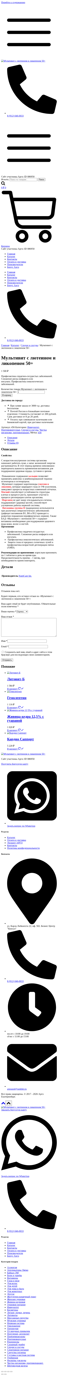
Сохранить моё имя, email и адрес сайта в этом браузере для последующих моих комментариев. (26, 653)
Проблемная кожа (16, 1336)
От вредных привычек (18, 1331)
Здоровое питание (16, 1304)
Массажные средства (17, 1318)
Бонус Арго (13, 267)
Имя (4, 641)
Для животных (14, 1291)
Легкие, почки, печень (18, 1312)
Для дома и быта (15, 1288)
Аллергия (12, 1267)
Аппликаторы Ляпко (17, 1270)
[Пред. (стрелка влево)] (2, 1374)
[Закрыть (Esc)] (11, 1371)
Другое (10, 1294)
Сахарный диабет (16, 1344)
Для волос (12, 1283)
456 (39, 432)
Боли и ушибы (14, 1275)
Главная (11, 254)
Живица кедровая (16, 1302)
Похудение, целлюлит (18, 1334)
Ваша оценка (8, 611)
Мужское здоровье (16, 1320)
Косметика (12, 1310)
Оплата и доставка (16, 262)
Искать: (5, 179)
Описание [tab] (12, 437)
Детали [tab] (10, 440)
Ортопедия (12, 1328)
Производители (15, 264)
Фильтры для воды (16, 1360)
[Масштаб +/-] (2, 1371)
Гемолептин (16, 698)
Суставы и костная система (21, 1355)
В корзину (6, 395)
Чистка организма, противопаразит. (24, 431)
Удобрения (12, 1358)
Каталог (11, 256)
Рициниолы (13, 1342)
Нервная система (15, 1323)
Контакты (12, 259)
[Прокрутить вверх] (3, 1104)
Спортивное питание (18, 1350)
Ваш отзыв (7, 616)
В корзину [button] (12, 689)
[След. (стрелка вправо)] (5, 1374)
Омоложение (13, 1326)
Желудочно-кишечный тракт (21, 1296)
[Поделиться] (8, 1371)
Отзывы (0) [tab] (13, 443)
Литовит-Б (16, 679)
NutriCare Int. (25, 576)
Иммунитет (33, 427)
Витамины (12, 1278)
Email (4, 646)
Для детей (12, 1286)
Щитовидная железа (17, 1365)
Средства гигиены (16, 1352)
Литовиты (12, 1315)
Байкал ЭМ (13, 1272)
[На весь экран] (5, 1371)
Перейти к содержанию (13, 2)
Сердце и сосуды (29, 430)
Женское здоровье (16, 1299)
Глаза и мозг (13, 1280)
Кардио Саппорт (20, 739)
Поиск (41, 179)
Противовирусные (10, 430)
